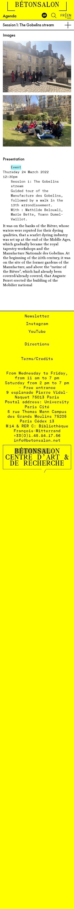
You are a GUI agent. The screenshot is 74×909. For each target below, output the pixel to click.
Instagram (37, 324)
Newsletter (37, 316)
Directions (37, 344)
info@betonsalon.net (37, 441)
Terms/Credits (37, 359)
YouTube (37, 332)
